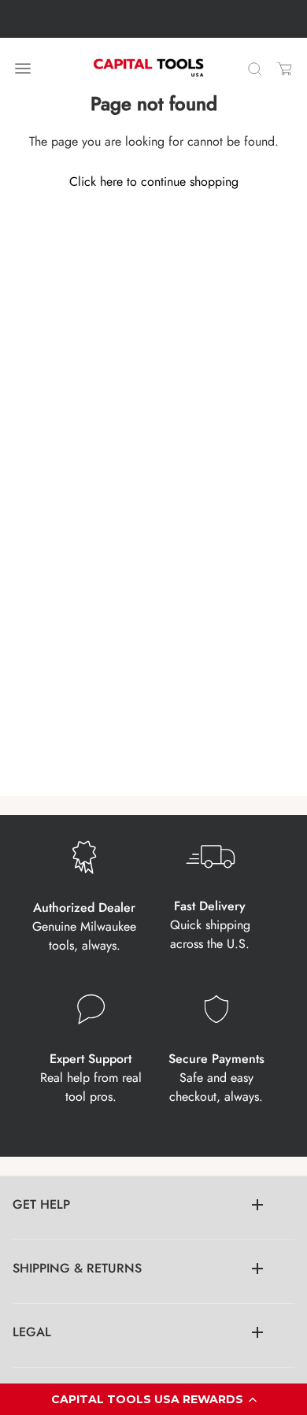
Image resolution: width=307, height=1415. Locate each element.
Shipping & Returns (77, 1268)
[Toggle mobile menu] (23, 68)
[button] (153, 1399)
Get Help (41, 1204)
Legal (32, 1332)
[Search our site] (254, 68)
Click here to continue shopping (154, 181)
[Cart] (284, 68)
